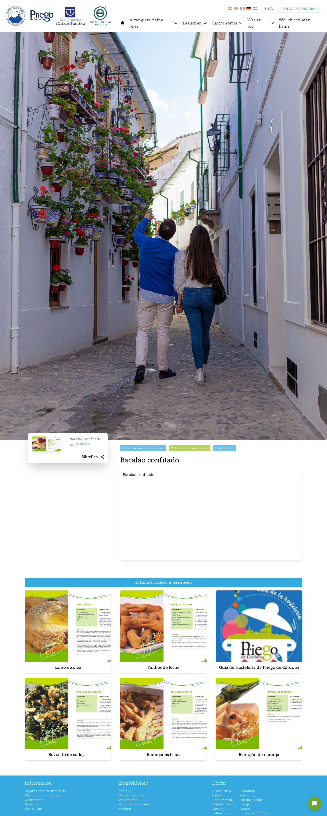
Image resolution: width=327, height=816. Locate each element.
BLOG (268, 9)
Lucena (218, 809)
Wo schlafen (128, 800)
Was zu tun (254, 23)
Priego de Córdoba (254, 813)
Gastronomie (225, 23)
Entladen (83, 444)
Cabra (216, 795)
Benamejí (247, 791)
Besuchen (192, 23)
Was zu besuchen (131, 795)
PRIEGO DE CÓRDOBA (298, 9)
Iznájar (245, 804)
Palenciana (221, 813)
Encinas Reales (251, 800)
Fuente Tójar (222, 804)
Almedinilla (221, 791)
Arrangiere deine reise (146, 23)
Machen (124, 809)
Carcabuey (248, 795)
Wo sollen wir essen (133, 804)
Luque (245, 809)
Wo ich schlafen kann (295, 23)
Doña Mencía (222, 800)
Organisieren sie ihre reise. (45, 791)
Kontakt (124, 791)
